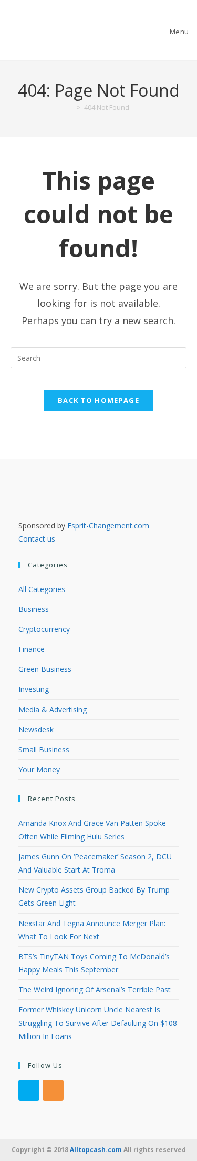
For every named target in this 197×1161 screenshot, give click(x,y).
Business (33, 609)
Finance (31, 649)
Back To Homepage (98, 400)
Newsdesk (36, 729)
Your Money (39, 769)
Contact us (36, 539)
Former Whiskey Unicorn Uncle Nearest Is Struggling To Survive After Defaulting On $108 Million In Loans (97, 1022)
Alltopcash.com (96, 1149)
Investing (33, 689)
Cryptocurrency (44, 629)
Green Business (44, 669)
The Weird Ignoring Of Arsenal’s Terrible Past (94, 989)
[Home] (71, 107)
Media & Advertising (52, 709)
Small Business (43, 749)
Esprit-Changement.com (108, 526)
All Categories (41, 589)
